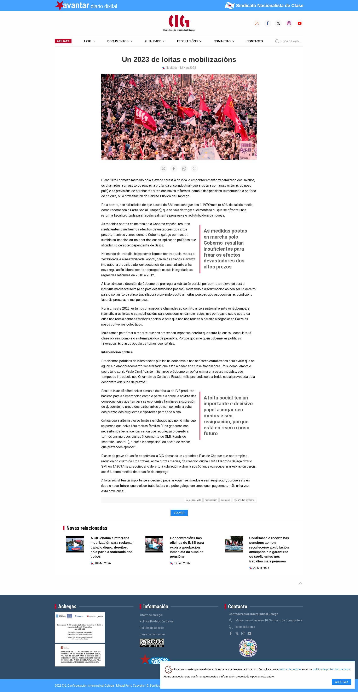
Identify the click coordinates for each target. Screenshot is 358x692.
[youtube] (249, 633)
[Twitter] (237, 633)
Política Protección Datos (157, 621)
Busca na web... (290, 41)
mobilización (211, 500)
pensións (225, 500)
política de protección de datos (332, 669)
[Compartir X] (163, 168)
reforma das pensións (244, 500)
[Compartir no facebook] (174, 168)
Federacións (187, 41)
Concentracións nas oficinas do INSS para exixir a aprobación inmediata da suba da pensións (187, 547)
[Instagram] (243, 633)
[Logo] (179, 23)
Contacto (255, 41)
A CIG (87, 41)
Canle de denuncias (153, 634)
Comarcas (222, 41)
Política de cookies (152, 628)
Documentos (117, 41)
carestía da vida (193, 500)
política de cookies (289, 669)
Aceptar (341, 682)
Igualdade (152, 41)
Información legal (151, 615)
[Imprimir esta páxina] (194, 168)
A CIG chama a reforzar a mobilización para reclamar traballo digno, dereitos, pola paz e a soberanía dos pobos (112, 547)
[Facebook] (231, 633)
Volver (179, 512)
